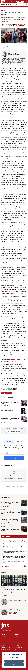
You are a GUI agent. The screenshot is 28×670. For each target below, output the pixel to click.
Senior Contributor (4, 408)
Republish (21, 24)
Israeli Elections (17, 4)
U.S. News (3, 416)
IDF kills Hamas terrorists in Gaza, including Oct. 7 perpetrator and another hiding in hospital (10, 521)
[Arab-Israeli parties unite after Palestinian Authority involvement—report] (24, 529)
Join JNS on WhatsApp (15, 431)
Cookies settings (14, 657)
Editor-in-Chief (4, 400)
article (3, 70)
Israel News (3, 509)
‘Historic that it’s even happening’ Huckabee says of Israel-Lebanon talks (14, 547)
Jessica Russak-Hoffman (6, 515)
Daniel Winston (12, 602)
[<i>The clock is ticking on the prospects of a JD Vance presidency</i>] (24, 403)
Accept (14, 661)
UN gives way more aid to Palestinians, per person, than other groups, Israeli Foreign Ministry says (14, 557)
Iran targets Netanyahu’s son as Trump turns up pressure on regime (14, 590)
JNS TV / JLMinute (4, 587)
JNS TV (3, 572)
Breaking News (6, 536)
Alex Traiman (3, 592)
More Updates (5, 566)
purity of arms (7, 291)
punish (10, 327)
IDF (3, 392)
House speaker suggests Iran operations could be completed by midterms (14, 552)
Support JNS (20, 1)
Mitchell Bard (5, 22)
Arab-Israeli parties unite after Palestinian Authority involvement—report (10, 529)
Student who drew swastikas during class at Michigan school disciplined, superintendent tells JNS (14, 542)
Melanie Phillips (4, 412)
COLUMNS (4, 595)
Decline (14, 664)
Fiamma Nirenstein (12, 613)
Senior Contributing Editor (13, 609)
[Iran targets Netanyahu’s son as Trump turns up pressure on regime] (14, 580)
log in (10, 478)
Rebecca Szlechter (5, 506)
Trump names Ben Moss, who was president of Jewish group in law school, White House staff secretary (10, 420)
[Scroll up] (23, 566)
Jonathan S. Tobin (4, 405)
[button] (7, 25)
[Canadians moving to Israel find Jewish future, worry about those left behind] (24, 512)
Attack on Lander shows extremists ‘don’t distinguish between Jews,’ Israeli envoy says (10, 504)
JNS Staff (3, 422)
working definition (16, 359)
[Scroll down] (25, 566)
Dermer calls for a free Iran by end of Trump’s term (13, 562)
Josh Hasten (9, 592)
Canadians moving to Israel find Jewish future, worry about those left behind (10, 512)
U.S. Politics (8, 392)
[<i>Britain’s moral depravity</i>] (24, 411)
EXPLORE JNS (5, 497)
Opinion (3, 10)
